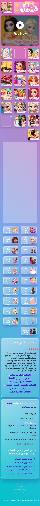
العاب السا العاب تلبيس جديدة (19, 470)
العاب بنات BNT (20, 493)
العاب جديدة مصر (20, 392)
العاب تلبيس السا (20, 378)
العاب (27, 375)
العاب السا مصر (20, 388)
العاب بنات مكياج (20, 484)
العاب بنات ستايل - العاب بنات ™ (11, 500)
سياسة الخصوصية (20, 490)
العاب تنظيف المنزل (24, 459)
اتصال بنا (20, 487)
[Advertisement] (20, 162)
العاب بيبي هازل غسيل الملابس (19, 466)
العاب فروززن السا (20, 382)
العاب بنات (16, 375)
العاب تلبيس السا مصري (20, 385)
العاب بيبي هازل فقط (24, 463)
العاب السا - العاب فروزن (25, 426)
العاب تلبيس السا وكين (22, 474)
